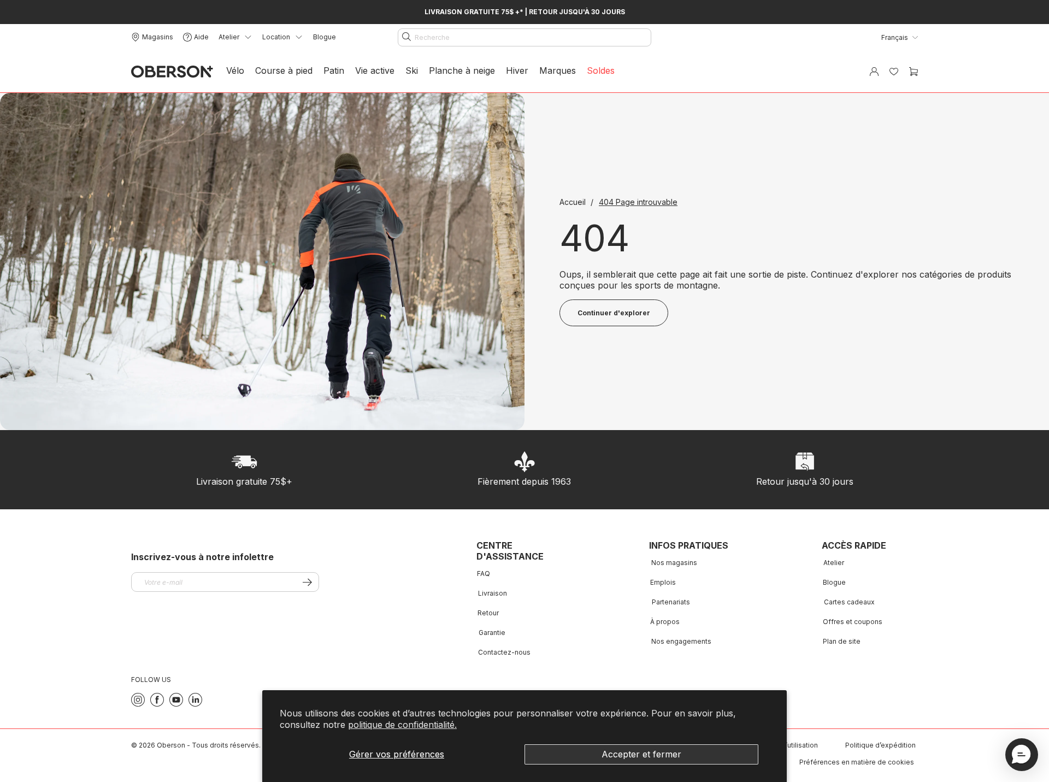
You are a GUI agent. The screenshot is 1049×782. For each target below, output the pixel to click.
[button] (1021, 754)
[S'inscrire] (307, 582)
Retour (488, 613)
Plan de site (842, 641)
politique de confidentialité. (402, 724)
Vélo (235, 70)
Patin (333, 70)
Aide (201, 37)
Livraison (492, 593)
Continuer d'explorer (613, 313)
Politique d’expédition (880, 745)
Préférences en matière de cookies (856, 762)
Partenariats (671, 602)
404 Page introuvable (638, 202)
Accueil (573, 202)
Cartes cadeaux (849, 602)
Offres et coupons (852, 622)
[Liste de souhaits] (893, 71)
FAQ (483, 573)
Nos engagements (681, 641)
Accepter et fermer (641, 754)
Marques (557, 70)
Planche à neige (462, 70)
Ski (411, 70)
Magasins (157, 37)
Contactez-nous (504, 652)
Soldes (601, 70)
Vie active (374, 70)
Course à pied (284, 70)
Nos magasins (674, 562)
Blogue (324, 37)
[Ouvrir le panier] (913, 71)
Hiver (517, 70)
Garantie (492, 632)
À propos (665, 622)
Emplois (663, 582)
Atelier (833, 562)
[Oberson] (172, 72)
